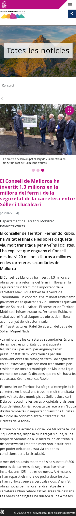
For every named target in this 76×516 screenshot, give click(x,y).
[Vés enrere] (2, 98)
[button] (33, 170)
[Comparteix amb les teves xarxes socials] (72, 14)
